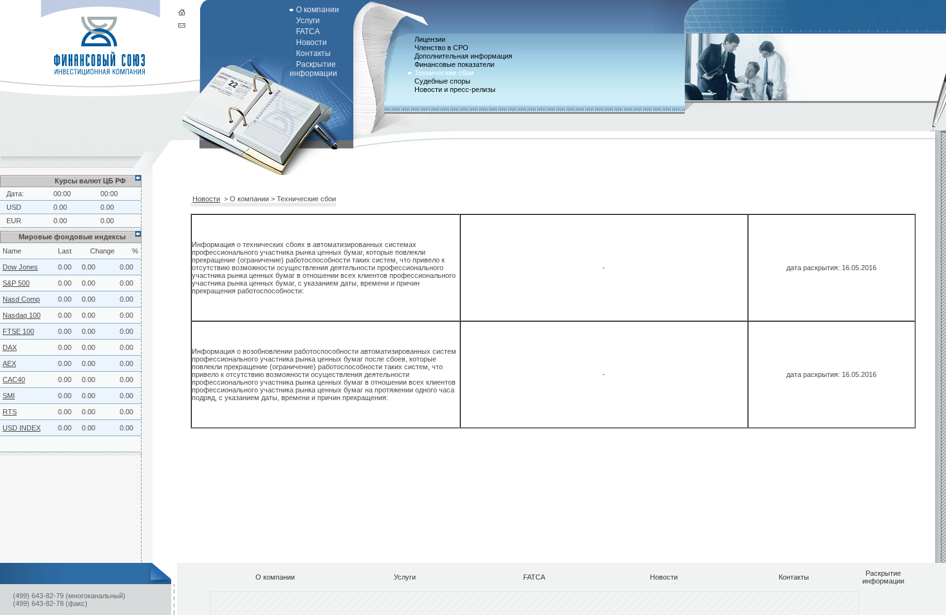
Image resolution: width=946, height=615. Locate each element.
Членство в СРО (441, 47)
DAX (10, 347)
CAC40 (14, 379)
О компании (317, 9)
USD (13, 207)
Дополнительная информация (463, 56)
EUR (13, 221)
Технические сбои (444, 73)
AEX (9, 363)
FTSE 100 (18, 331)
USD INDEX (22, 428)
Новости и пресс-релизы (455, 89)
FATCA (308, 31)
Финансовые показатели (454, 64)
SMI (9, 395)
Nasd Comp (21, 299)
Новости (311, 42)
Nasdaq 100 (22, 315)
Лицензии (429, 39)
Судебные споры (442, 81)
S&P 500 (16, 283)
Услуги (308, 20)
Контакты (313, 53)
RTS (10, 412)
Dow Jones (20, 267)
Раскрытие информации (313, 69)
